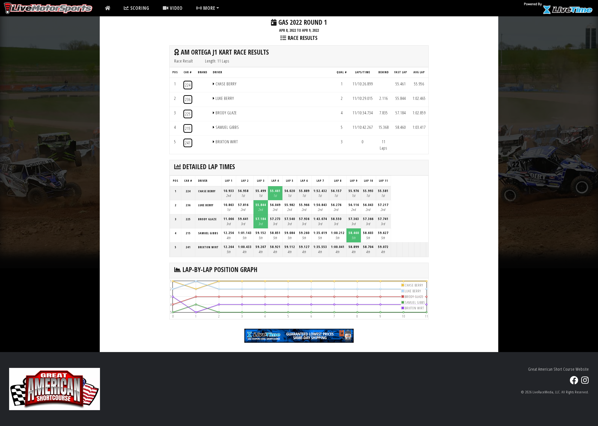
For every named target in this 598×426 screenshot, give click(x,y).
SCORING (139, 8)
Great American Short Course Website (558, 369)
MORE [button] (208, 8)
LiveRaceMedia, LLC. (547, 392)
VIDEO (175, 8)
